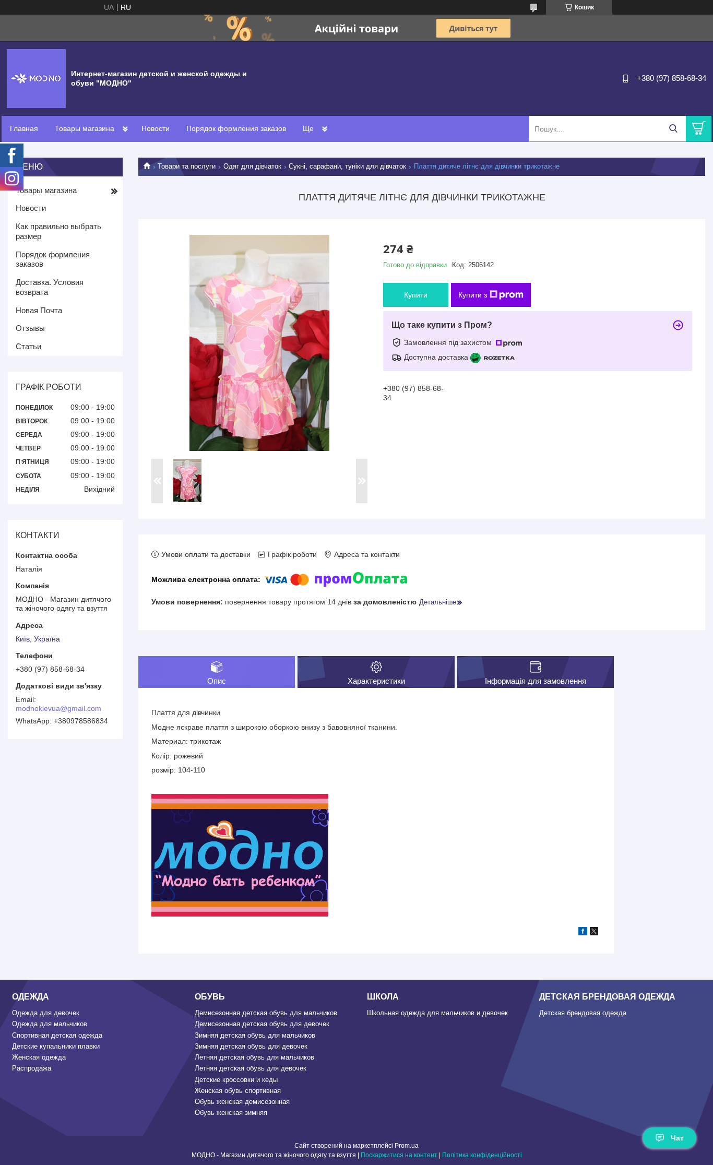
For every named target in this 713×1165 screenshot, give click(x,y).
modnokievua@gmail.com (58, 708)
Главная (24, 128)
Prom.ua (407, 1145)
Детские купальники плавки (56, 1046)
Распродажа (31, 1068)
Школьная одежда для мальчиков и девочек (437, 1013)
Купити (415, 295)
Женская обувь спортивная (238, 1091)
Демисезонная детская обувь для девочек (262, 1024)
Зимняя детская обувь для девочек (251, 1046)
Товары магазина (84, 128)
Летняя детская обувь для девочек (250, 1068)
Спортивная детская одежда (57, 1035)
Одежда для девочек (45, 1013)
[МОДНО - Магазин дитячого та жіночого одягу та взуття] (36, 78)
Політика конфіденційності (482, 1155)
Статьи (28, 346)
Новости (155, 128)
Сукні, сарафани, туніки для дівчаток (347, 166)
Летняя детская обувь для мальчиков (254, 1057)
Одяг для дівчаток (252, 166)
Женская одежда (39, 1057)
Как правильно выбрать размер (58, 231)
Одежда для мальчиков (49, 1024)
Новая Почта (39, 310)
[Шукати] (673, 128)
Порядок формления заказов (236, 128)
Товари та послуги (187, 166)
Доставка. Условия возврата (50, 287)
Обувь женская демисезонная (242, 1101)
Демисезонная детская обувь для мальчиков (266, 1013)
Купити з (472, 295)
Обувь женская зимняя (231, 1112)
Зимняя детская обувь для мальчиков (255, 1035)
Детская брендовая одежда (582, 1013)
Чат (677, 1138)
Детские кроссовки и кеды (236, 1080)
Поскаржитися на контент (399, 1155)
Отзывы (30, 328)
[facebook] (582, 933)
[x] (594, 933)
